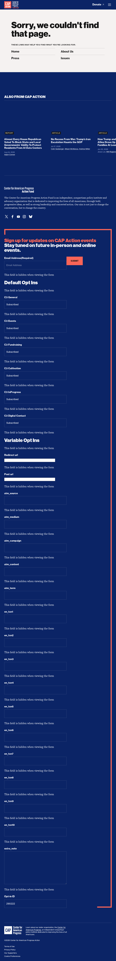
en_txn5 (9, 706)
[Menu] (109, 4)
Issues (65, 58)
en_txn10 (9, 825)
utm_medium (11, 517)
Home (15, 51)
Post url (8, 474)
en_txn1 (8, 611)
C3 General (10, 297)
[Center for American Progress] (7, 4)
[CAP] (13, 930)
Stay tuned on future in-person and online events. (50, 245)
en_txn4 (9, 682)
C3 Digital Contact (15, 415)
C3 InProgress (12, 392)
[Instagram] (24, 216)
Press (15, 58)
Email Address (18, 258)
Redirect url (11, 455)
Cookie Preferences (12, 956)
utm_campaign (12, 540)
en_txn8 (9, 777)
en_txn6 (9, 730)
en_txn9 (9, 801)
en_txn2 (8, 635)
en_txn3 (9, 659)
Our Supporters (10, 953)
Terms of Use (9, 946)
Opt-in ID (9, 896)
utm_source (11, 493)
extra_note (10, 848)
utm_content (11, 564)
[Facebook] (12, 216)
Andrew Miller (84, 149)
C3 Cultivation (12, 368)
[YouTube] (18, 216)
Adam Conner (9, 155)
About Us (67, 51)
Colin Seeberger (57, 149)
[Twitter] (6, 216)
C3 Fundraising (13, 344)
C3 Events (10, 321)
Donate (97, 4)
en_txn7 (8, 753)
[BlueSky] (30, 216)
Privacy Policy (9, 950)
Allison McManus (71, 149)
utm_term (9, 588)
